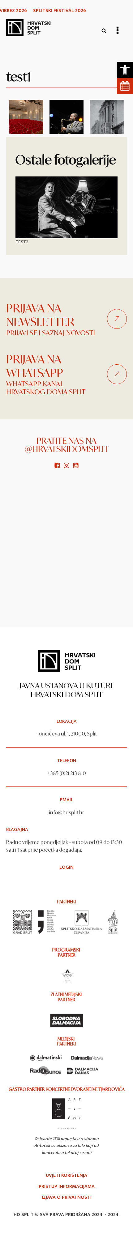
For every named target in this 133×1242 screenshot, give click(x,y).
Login (66, 867)
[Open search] (104, 30)
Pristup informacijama (67, 1187)
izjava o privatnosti (67, 1197)
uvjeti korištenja (66, 1176)
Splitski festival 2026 (59, 11)
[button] (125, 70)
